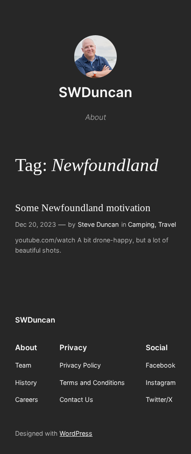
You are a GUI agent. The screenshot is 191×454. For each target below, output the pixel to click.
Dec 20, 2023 (35, 224)
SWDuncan (95, 92)
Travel (167, 224)
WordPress (76, 433)
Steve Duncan (98, 224)
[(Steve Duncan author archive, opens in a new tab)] (95, 75)
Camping (141, 224)
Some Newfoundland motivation (83, 207)
